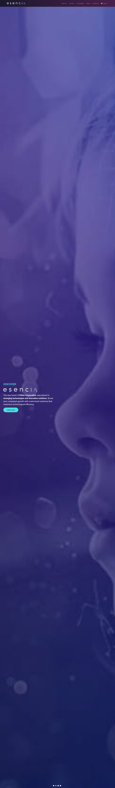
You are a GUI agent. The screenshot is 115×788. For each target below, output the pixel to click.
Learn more (11, 410)
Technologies (80, 3)
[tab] (53, 785)
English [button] (104, 3)
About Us (64, 3)
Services (71, 3)
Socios (88, 3)
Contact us (95, 3)
